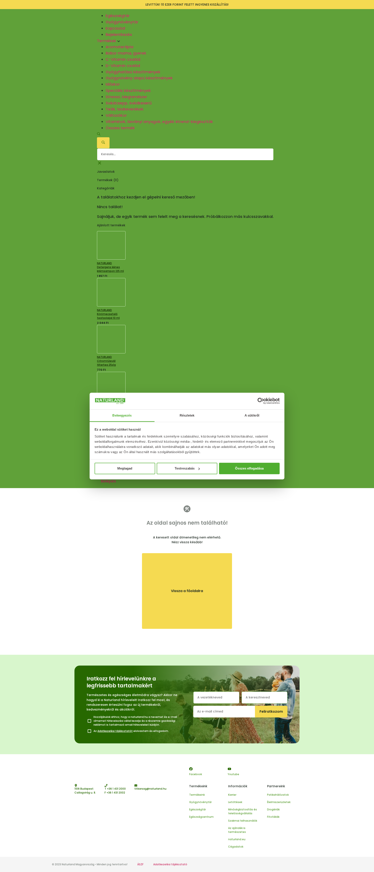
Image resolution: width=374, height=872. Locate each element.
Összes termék (120, 128)
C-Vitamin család (123, 59)
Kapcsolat (116, 28)
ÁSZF (140, 864)
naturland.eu (236, 839)
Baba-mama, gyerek (126, 53)
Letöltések (235, 802)
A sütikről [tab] (252, 415)
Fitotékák (273, 817)
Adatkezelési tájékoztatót (115, 731)
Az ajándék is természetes (237, 830)
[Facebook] (191, 769)
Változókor (116, 115)
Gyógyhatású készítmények (133, 72)
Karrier (232, 795)
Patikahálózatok (278, 795)
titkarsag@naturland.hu (150, 789)
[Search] (103, 142)
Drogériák (273, 809)
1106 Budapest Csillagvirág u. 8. (85, 790)
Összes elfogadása (249, 468)
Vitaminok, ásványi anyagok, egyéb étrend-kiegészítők (159, 121)
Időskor (113, 84)
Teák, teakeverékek (124, 109)
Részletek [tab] (187, 415)
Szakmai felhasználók (242, 820)
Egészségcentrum (201, 817)
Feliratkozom (271, 711)
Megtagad (124, 468)
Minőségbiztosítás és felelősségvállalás (242, 811)
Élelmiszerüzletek (278, 802)
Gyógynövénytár (122, 22)
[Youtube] (229, 769)
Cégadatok (235, 846)
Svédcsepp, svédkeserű (129, 103)
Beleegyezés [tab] (122, 415)
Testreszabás (185, 468)
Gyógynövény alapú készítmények (139, 78)
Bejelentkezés (119, 34)
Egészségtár (118, 15)
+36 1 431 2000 (116, 789)
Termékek (107, 40)
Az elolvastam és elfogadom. (131, 731)
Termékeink (197, 795)
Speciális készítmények (128, 90)
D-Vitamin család (123, 65)
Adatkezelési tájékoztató (170, 864)
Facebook (195, 774)
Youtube (233, 774)
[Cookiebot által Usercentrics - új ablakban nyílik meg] (261, 401)
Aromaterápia (119, 47)
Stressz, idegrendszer (126, 96)
